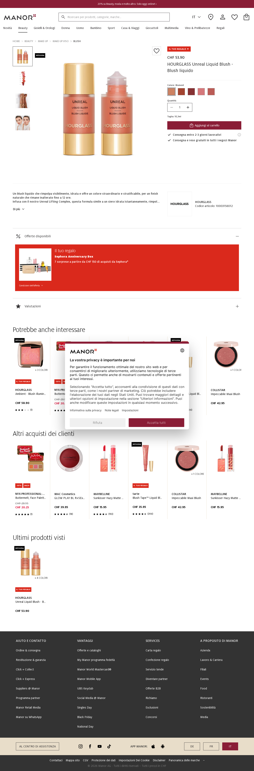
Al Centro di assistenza (37, 746)
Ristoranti (206, 698)
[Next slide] (227, 377)
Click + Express (25, 679)
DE (192, 746)
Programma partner (28, 698)
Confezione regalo (157, 659)
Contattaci (56, 760)
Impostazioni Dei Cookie (134, 760)
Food (203, 688)
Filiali (203, 669)
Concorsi (151, 717)
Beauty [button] (29, 41)
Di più (16, 209)
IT (193, 17)
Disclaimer (159, 760)
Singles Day (84, 707)
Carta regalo (153, 650)
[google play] (163, 746)
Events (204, 679)
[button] (9, 28)
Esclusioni (152, 707)
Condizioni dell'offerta (29, 285)
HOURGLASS (203, 202)
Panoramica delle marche (184, 760)
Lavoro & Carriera (211, 659)
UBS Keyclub (85, 688)
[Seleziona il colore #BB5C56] (211, 91)
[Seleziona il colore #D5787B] (201, 91)
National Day (85, 726)
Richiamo (151, 698)
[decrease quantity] (171, 107)
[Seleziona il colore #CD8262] (171, 91)
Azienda (205, 650)
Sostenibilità (208, 707)
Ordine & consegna (28, 650)
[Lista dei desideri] (156, 50)
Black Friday (84, 717)
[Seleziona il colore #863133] (191, 91)
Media (204, 717)
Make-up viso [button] (61, 41)
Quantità (171, 100)
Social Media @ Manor (91, 698)
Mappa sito (73, 760)
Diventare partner (157, 679)
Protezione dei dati (103, 760)
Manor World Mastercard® (94, 669)
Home (16, 41)
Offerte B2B (153, 688)
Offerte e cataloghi (89, 650)
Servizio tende (155, 669)
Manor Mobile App (89, 679)
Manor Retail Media (28, 707)
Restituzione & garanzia (31, 659)
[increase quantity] (188, 107)
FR (211, 746)
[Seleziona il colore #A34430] (181, 91)
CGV (85, 760)
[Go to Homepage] (20, 17)
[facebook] (90, 746)
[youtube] (100, 746)
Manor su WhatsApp (29, 717)
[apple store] (153, 746)
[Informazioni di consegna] (239, 135)
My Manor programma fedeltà (96, 659)
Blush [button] (77, 41)
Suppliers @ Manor (28, 688)
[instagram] (81, 746)
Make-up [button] (43, 41)
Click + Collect (25, 669)
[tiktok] (109, 746)
